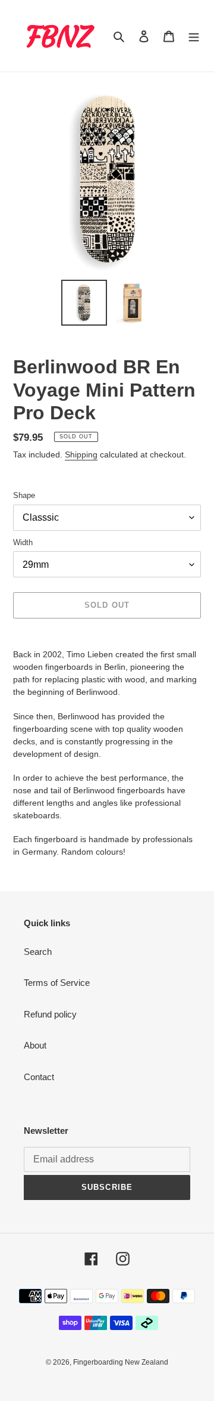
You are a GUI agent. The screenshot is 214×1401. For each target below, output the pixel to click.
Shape (24, 495)
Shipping (81, 454)
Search (38, 952)
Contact (39, 1077)
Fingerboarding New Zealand (120, 1362)
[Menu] (193, 36)
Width (23, 542)
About (35, 1045)
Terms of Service (57, 983)
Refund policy (50, 1014)
